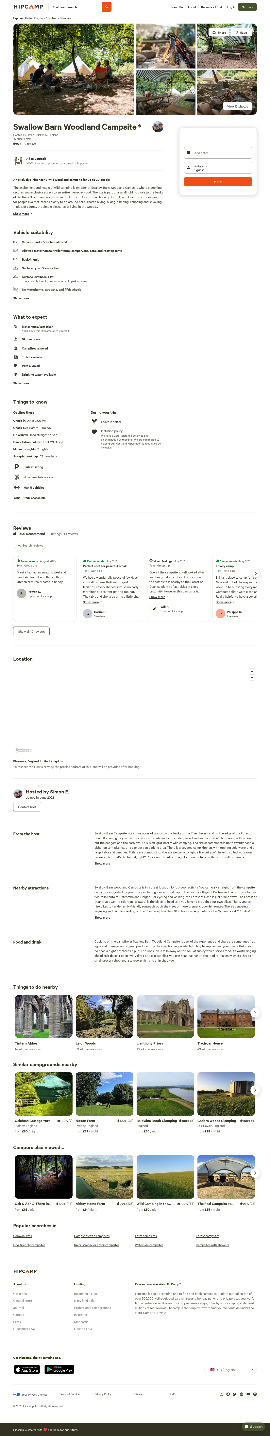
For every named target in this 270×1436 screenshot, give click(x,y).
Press (17, 1321)
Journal (18, 1307)
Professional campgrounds (92, 1307)
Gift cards (20, 1293)
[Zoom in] (252, 671)
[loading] (218, 181)
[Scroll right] (255, 1012)
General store (22, 1300)
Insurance (81, 1314)
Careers (18, 1314)
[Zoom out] (252, 677)
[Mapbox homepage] (23, 750)
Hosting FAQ (83, 1328)
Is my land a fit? (85, 1300)
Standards (81, 1321)
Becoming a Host (86, 1293)
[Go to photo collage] (73, 69)
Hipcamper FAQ (24, 1328)
